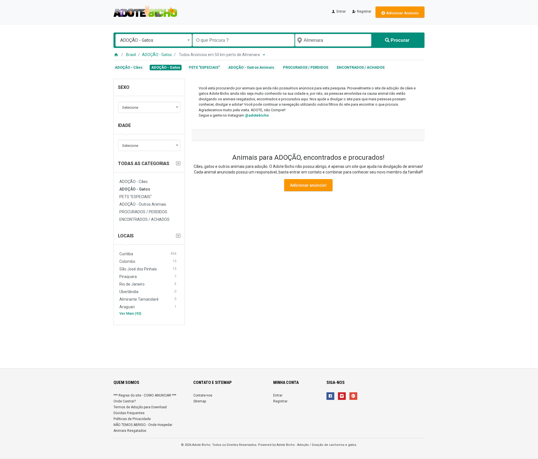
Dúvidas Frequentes (129, 413)
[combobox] (153, 40)
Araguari (147, 306)
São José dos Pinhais (147, 268)
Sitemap (199, 401)
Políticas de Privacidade (132, 419)
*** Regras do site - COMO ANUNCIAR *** (144, 395)
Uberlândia (147, 291)
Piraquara (147, 276)
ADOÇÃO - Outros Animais (251, 67)
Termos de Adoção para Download (140, 407)
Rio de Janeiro (147, 284)
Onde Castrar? (124, 401)
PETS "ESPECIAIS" (204, 67)
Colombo (147, 261)
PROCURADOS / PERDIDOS (305, 67)
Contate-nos (202, 395)
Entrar (341, 11)
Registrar (363, 11)
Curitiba (147, 253)
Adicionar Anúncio (402, 12)
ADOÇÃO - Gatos (157, 54)
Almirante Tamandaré (147, 299)
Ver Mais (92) (130, 313)
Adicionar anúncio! (308, 185)
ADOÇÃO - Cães (128, 67)
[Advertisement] (269, 344)
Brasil (131, 54)
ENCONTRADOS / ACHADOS (360, 67)
